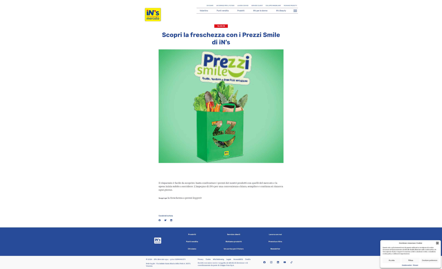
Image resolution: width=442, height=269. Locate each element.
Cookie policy (407, 265)
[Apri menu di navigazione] (295, 10)
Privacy (415, 265)
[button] (437, 243)
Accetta (391, 260)
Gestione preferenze (429, 260)
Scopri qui (163, 198)
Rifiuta (410, 260)
